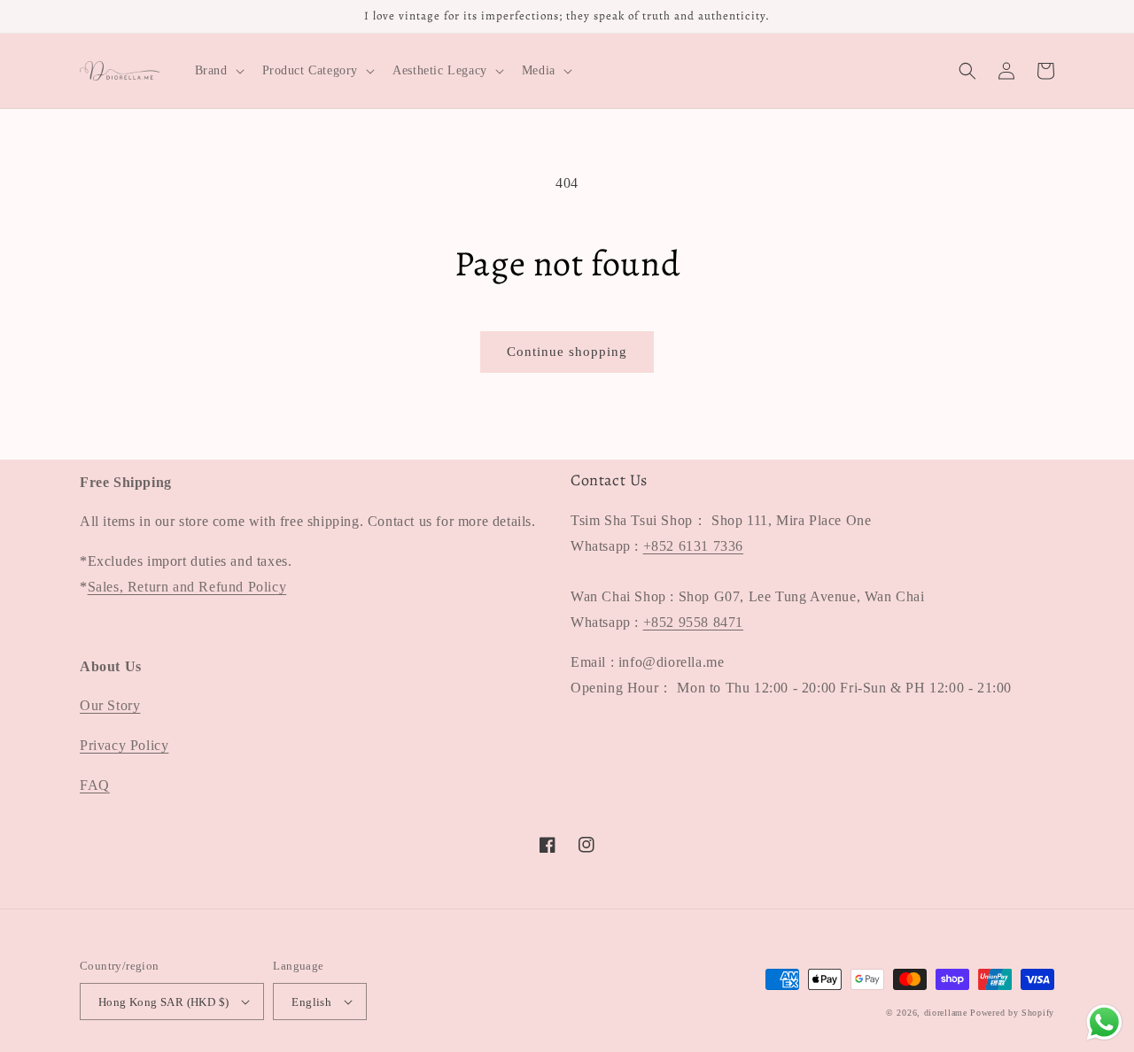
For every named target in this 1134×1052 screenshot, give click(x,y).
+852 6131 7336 (693, 545)
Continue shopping (567, 351)
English (311, 1002)
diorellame (945, 1012)
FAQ (95, 785)
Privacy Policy (124, 745)
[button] (218, 70)
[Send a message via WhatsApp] (1104, 1022)
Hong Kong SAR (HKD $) (163, 1002)
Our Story (110, 705)
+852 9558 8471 (693, 622)
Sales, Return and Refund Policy (187, 586)
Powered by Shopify (1012, 1012)
